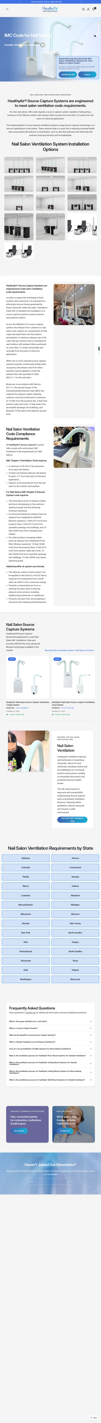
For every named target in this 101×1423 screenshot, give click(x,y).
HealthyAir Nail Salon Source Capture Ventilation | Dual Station (73, 703)
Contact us (30, 1012)
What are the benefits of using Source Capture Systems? (32, 1035)
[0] (93, 9)
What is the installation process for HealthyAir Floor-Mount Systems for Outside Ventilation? (47, 1056)
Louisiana (25, 895)
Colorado (25, 867)
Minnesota (26, 914)
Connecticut (75, 867)
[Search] (83, 9)
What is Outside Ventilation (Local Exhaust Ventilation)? (32, 1042)
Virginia (75, 970)
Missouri (75, 914)
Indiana (75, 886)
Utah (26, 970)
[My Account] (88, 9)
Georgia (75, 877)
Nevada (25, 923)
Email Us (87, 75)
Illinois (26, 886)
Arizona (75, 858)
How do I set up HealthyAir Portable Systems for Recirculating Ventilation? (40, 1049)
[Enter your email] (71, 1181)
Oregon (75, 942)
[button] (72, 820)
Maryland (75, 895)
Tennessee (26, 960)
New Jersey (75, 923)
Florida (26, 877)
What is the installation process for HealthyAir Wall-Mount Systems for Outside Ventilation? (47, 1080)
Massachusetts (25, 905)
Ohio (26, 942)
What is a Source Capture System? (23, 1028)
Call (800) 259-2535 (68, 75)
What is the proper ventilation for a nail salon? (28, 1021)
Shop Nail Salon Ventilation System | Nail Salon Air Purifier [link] (69, 650)
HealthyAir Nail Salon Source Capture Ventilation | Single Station (27, 703)
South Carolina (75, 951)
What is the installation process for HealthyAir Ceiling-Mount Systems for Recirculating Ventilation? (45, 1072)
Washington (25, 979)
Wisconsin (75, 979)
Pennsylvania (25, 951)
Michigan (75, 905)
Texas (75, 960)
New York (25, 932)
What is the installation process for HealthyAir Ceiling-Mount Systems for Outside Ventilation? (43, 1063)
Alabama (26, 858)
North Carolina (75, 932)
